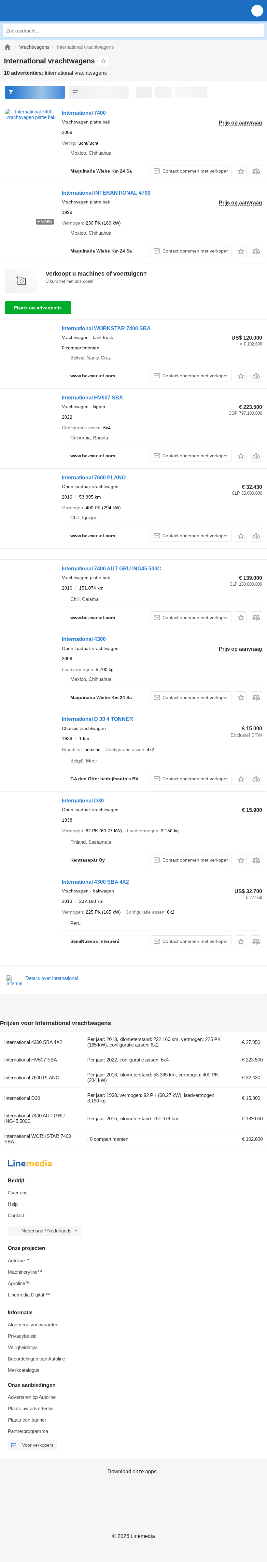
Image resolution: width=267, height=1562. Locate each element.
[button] (257, 10)
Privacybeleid (22, 1336)
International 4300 (84, 639)
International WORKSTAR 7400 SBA (106, 328)
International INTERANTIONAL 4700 (106, 193)
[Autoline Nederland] (42, 10)
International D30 (83, 800)
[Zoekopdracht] (257, 30)
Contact (16, 1215)
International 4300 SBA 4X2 (95, 882)
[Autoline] (7, 47)
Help (13, 1204)
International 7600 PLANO (94, 477)
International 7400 (84, 113)
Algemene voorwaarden (33, 1324)
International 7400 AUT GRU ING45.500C (111, 568)
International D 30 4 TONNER (97, 719)
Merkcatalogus (23, 1370)
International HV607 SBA (92, 397)
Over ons (18, 1192)
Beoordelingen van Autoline (36, 1358)
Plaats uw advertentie (38, 307)
